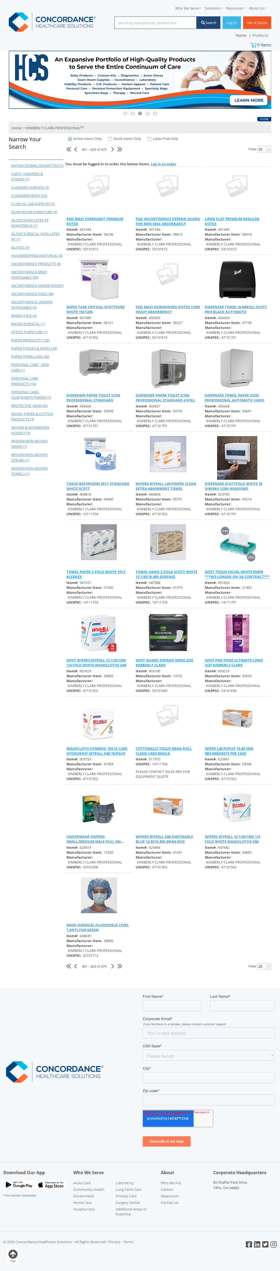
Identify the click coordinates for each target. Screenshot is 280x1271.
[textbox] (153, 23)
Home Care (82, 1202)
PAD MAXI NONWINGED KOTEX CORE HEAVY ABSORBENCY (168, 309)
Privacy (114, 1241)
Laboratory (125, 1182)
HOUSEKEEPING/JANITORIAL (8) (37, 255)
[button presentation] (268, 149)
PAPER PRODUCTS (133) (30, 340)
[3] (140, 113)
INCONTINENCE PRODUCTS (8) (36, 263)
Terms (128, 1241)
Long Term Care (128, 1189)
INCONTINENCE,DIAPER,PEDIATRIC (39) (37, 285)
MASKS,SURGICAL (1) (28, 323)
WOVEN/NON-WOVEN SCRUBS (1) (29, 457)
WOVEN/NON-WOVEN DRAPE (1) (29, 444)
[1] (125, 113)
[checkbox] (70, 139)
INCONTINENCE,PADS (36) (32, 293)
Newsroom (170, 1196)
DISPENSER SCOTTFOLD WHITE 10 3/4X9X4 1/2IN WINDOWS (233, 486)
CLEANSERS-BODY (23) (29, 195)
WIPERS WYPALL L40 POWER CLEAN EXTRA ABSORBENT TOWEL (166, 486)
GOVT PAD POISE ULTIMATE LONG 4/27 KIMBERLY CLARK (234, 662)
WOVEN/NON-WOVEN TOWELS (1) (29, 471)
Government (83, 1196)
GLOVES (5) (20, 247)
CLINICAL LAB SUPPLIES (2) (33, 203)
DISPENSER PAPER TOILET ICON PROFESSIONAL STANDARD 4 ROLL (165, 398)
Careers (167, 1189)
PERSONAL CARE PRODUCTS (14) (24, 381)
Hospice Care (84, 1209)
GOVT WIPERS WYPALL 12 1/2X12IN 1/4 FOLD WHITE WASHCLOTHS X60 (96, 662)
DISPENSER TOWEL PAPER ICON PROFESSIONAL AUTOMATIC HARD (234, 398)
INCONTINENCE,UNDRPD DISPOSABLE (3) (31, 304)
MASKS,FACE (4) (24, 315)
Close (264, 119)
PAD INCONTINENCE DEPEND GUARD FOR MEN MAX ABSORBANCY (168, 221)
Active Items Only (87, 138)
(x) (82, 127)
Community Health (88, 1189)
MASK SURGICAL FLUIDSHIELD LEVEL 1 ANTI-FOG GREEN (97, 927)
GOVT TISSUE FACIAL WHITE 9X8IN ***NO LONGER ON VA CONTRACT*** (237, 574)
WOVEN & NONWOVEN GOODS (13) (30, 430)
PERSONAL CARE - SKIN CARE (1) (30, 367)
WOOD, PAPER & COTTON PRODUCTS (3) (32, 416)
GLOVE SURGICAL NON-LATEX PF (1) (35, 236)
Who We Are (171, 1182)
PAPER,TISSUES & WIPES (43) (34, 348)
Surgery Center (128, 1202)
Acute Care (82, 1182)
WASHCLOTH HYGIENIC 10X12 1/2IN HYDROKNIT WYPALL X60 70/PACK (96, 751)
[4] (147, 113)
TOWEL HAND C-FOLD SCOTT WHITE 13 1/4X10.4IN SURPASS (166, 574)
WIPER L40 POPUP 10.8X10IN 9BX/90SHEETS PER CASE (229, 751)
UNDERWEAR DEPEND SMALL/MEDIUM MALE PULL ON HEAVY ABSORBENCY (93, 841)
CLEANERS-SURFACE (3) (30, 187)
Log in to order (163, 163)
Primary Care (126, 1196)
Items (264, 44)
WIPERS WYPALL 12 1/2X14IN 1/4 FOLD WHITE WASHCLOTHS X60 (232, 839)
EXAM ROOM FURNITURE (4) (34, 211)
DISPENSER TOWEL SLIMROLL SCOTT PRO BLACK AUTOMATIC (236, 309)
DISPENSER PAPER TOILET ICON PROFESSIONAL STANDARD (93, 398)
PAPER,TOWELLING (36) (30, 356)
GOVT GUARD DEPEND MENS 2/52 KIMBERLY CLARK (164, 662)
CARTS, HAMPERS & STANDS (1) (27, 176)
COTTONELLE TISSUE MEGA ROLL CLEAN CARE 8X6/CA (164, 751)
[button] (35, 147)
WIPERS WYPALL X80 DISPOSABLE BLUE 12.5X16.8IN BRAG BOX (164, 839)
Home (16, 128)
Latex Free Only (165, 138)
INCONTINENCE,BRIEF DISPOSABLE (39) (29, 274)
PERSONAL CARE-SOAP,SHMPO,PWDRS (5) (31, 394)
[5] (155, 113)
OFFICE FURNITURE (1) (29, 331)
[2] (132, 113)
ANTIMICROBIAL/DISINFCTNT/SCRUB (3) (37, 165)
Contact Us (170, 1202)
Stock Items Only (127, 138)
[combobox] (155, 23)
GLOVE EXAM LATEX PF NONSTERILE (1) (30, 223)
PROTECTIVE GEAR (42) (29, 405)
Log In (232, 22)
